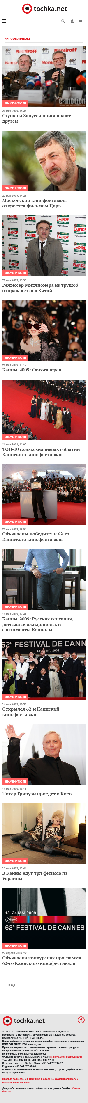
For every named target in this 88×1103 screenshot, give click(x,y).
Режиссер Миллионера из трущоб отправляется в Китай (40, 287)
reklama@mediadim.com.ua (66, 1056)
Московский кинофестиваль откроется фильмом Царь (34, 203)
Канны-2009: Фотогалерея (31, 370)
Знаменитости (15, 103)
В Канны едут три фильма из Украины (34, 875)
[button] (72, 21)
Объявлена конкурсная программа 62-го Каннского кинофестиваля (41, 960)
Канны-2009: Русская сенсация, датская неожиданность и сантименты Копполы (37, 624)
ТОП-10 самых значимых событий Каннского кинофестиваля (41, 452)
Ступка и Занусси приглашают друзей (36, 118)
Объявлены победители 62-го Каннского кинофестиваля (35, 536)
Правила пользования (15, 1079)
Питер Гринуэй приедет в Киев (37, 794)
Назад (11, 985)
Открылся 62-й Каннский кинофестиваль (30, 711)
